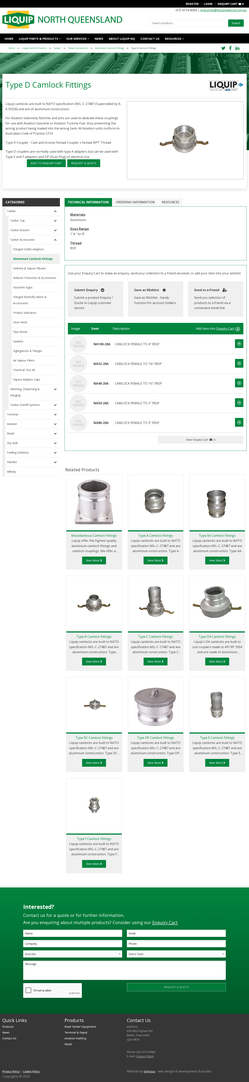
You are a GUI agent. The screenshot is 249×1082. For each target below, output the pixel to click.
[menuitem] (15, 48)
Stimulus (149, 1071)
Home (9, 39)
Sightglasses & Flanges (27, 351)
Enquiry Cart (228, 4)
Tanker (57, 48)
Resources (173, 39)
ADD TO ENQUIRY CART (46, 163)
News (99, 39)
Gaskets (18, 341)
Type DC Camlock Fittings (94, 738)
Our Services (76, 39)
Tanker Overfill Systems (25, 405)
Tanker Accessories (78, 48)
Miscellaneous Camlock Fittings (94, 535)
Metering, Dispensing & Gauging (25, 392)
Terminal (12, 414)
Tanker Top (17, 220)
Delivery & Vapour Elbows (29, 268)
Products (8, 1026)
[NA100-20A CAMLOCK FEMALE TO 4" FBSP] (78, 344)
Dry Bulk (12, 443)
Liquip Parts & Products (38, 39)
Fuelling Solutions (18, 452)
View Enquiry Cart (200, 439)
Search (236, 23)
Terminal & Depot (76, 1032)
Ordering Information (135, 202)
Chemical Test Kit (24, 370)
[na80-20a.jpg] (185, 140)
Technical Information (88, 202)
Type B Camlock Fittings (93, 636)
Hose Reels (20, 322)
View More (93, 560)
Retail (10, 433)
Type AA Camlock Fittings (217, 535)
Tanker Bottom (20, 230)
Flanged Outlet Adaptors (28, 249)
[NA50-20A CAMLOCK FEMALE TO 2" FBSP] (78, 403)
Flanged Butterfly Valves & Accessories (29, 300)
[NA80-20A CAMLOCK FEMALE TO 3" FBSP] (78, 422)
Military (11, 471)
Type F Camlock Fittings (94, 839)
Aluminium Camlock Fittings (109, 48)
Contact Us (150, 39)
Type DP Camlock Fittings (155, 738)
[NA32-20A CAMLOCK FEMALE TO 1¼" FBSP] (78, 363)
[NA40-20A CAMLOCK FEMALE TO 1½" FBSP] (78, 383)
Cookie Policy (31, 1071)
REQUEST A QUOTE (83, 163)
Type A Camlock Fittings (155, 535)
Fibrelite (12, 462)
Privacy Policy (11, 1071)
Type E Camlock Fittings (217, 738)
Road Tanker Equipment (80, 1026)
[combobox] (189, 23)
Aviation (12, 424)
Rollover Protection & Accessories (34, 278)
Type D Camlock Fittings (143, 48)
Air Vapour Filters (24, 360)
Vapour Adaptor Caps (26, 379)
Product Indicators (24, 313)
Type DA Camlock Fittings (217, 636)
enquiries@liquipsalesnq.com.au (223, 10)
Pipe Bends (20, 332)
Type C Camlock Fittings (155, 636)
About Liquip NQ (122, 39)
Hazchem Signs (22, 287)
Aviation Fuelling (75, 1038)
